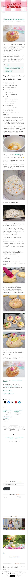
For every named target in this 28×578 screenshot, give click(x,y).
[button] (8, 65)
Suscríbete (7, 488)
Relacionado (8, 71)
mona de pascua (7, 428)
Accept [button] (12, 576)
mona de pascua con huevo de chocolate (12, 429)
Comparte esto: (9, 70)
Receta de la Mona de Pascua (14, 19)
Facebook (6, 386)
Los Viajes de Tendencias (8, 393)
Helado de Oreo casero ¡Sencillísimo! (7, 417)
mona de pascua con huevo (18, 428)
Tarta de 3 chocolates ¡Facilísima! (18, 410)
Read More (17, 576)
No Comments (21, 21)
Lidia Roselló (7, 21)
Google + (11, 386)
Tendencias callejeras (7, 390)
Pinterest (16, 386)
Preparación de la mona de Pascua (12, 68)
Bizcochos (17, 427)
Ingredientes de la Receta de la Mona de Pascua (13, 67)
